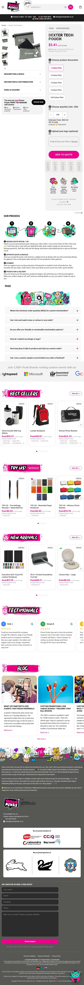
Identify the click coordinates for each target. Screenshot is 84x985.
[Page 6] (44, 451)
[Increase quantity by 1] (64, 115)
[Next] (81, 425)
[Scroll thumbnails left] (5, 29)
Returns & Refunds (44, 956)
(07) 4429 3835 (45, 17)
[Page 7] (45, 451)
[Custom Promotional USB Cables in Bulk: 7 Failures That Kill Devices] (55, 689)
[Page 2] (38, 451)
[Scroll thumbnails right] (5, 68)
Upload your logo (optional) (64, 131)
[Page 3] (39, 451)
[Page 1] (36, 451)
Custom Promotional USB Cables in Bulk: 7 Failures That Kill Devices (55, 708)
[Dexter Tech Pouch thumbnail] (4, 33)
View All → (76, 393)
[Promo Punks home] (13, 6)
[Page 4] (41, 451)
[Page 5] (42, 451)
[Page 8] (47, 451)
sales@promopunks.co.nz (64, 17)
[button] (64, 50)
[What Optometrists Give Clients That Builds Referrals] (19, 689)
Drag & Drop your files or (64, 141)
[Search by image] (65, 7)
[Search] (70, 7)
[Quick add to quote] (24, 443)
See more (41, 739)
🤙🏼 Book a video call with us (42, 19)
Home (4, 25)
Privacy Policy (49, 946)
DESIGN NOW (38, 102)
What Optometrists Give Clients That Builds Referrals (19, 707)
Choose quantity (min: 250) (64, 107)
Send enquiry (30, 941)
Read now (7, 730)
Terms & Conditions (37, 946)
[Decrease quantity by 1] (51, 115)
